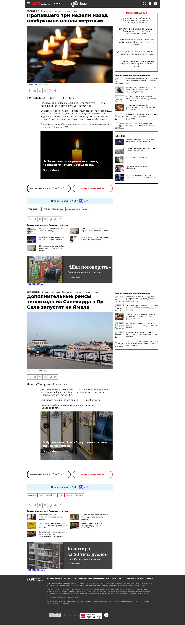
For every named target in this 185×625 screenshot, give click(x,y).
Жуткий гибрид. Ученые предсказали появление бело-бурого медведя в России (142, 308)
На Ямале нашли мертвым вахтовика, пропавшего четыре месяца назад (70, 163)
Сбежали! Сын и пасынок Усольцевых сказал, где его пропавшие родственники (142, 116)
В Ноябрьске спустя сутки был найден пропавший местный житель (52, 248)
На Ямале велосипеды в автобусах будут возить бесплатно (91, 525)
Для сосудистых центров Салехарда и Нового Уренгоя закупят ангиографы (136, 53)
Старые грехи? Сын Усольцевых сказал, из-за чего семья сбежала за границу (141, 334)
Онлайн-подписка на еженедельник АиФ (91, 578)
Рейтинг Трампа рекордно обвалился (137, 167)
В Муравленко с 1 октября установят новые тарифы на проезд (75, 444)
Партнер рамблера (70, 615)
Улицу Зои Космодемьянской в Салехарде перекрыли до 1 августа (94, 517)
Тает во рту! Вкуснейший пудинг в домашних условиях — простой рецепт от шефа (140, 316)
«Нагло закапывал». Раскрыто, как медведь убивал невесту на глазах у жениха (141, 325)
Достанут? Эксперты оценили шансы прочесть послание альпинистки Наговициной (142, 343)
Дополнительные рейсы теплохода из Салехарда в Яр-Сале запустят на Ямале (136, 42)
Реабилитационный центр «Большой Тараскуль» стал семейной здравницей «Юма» (136, 31)
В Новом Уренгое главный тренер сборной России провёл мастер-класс (136, 63)
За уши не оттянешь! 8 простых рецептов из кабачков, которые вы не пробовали (142, 107)
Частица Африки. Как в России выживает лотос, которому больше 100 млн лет (141, 98)
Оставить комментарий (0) (92, 188)
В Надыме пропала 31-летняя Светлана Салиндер (51, 230)
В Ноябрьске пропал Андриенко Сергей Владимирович (95, 238)
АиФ (45, 371)
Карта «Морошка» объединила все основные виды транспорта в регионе (53, 525)
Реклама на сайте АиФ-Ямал (59, 578)
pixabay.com (44, 84)
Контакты (116, 578)
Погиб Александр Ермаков (137, 157)
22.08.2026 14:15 (33, 292)
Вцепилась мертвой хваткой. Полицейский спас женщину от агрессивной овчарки (136, 20)
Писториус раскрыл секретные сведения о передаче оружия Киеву (141, 176)
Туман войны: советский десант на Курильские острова (140, 149)
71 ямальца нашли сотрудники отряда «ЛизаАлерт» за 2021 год (94, 230)
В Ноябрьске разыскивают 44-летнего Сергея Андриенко (51, 238)
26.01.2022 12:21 (33, 11)
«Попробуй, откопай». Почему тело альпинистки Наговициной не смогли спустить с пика (141, 89)
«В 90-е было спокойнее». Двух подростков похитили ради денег (140, 124)
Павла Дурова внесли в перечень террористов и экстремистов (140, 140)
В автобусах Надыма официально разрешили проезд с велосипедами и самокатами (53, 534)
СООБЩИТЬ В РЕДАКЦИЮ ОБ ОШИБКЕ (138, 578)
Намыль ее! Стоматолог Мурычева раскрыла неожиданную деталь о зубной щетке (140, 299)
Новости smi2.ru (36, 284)
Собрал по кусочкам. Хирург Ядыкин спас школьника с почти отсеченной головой (142, 81)
